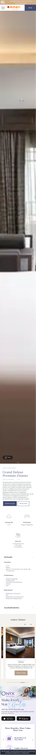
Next (30, 624)
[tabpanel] (18, 653)
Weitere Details (17, 673)
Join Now (7, 717)
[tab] (18, 557)
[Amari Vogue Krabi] (13, 8)
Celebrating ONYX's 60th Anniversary (21, 2)
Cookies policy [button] (25, 753)
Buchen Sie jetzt (10, 503)
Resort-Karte (23, 503)
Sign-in (21, 717)
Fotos (8, 457)
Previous (25, 624)
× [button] (34, 751)
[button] (2, 237)
